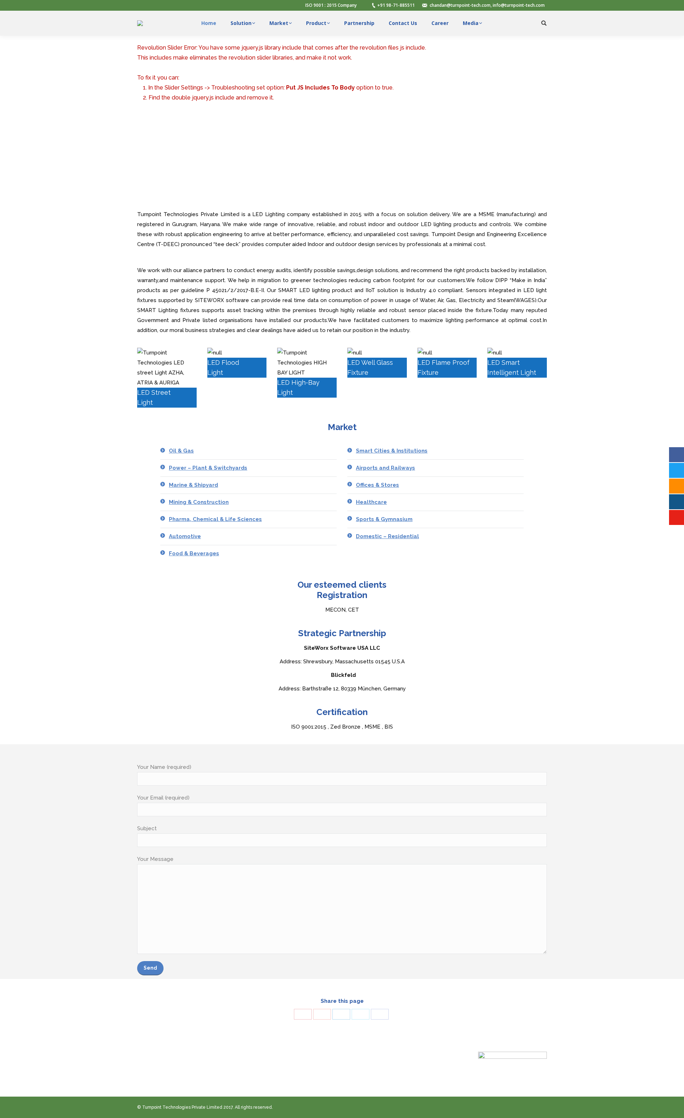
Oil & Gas (181, 451)
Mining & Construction (199, 502)
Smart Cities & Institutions (392, 451)
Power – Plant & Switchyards (208, 468)
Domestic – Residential (387, 536)
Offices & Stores (377, 485)
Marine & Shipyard (193, 485)
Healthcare (371, 502)
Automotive (185, 536)
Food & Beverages (194, 553)
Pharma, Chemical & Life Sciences (215, 519)
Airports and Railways (385, 468)
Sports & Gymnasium (384, 519)
